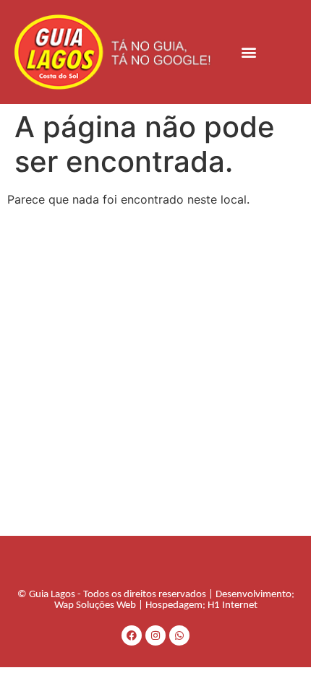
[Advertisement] (155, 373)
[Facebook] (132, 635)
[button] (249, 52)
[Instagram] (155, 635)
